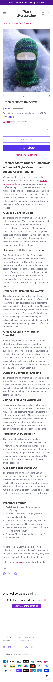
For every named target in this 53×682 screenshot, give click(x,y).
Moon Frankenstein (26, 13)
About (12, 637)
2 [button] (26, 96)
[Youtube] (9, 647)
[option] (26, 60)
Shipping (6, 122)
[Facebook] (4, 647)
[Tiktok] (21, 647)
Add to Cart (26, 139)
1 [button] (23, 96)
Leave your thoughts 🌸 (26, 606)
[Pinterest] (26, 647)
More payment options (26, 155)
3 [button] (29, 96)
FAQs (26, 637)
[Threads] (32, 647)
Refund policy (23, 641)
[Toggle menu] (4, 13)
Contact (19, 637)
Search (5, 637)
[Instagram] (15, 647)
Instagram (20, 562)
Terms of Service (9, 641)
